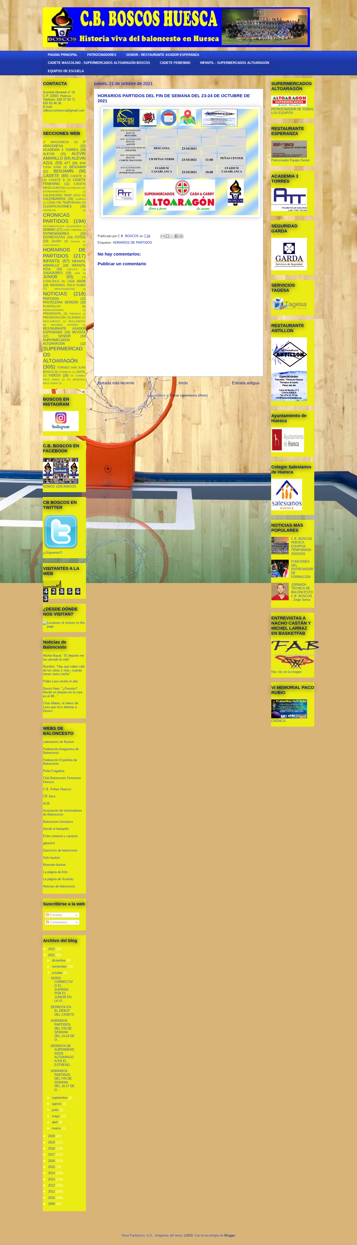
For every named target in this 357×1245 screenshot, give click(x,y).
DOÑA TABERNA (72, 230)
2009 (52, 1204)
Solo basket (51, 857)
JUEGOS (72, 269)
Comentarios (58, 922)
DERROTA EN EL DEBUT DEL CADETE (62, 1010)
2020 (52, 1136)
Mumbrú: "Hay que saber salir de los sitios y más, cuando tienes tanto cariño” (64, 670)
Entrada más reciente (116, 383)
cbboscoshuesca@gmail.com (64, 110)
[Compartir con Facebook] (176, 236)
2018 (52, 1148)
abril (55, 1122)
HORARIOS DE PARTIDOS (132, 242)
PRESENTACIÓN (54, 317)
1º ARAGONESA (56, 142)
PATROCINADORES (101, 55)
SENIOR (64, 336)
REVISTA (79, 332)
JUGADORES (53, 273)
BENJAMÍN (64, 171)
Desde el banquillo (56, 829)
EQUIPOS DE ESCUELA (66, 71)
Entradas (55, 915)
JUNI (77, 273)
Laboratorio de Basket (58, 742)
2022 (52, 949)
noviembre (60, 966)
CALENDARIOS (54, 199)
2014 (52, 1173)
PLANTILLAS (51, 306)
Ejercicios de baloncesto (60, 850)
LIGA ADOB (77, 281)
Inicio (183, 383)
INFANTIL (51, 261)
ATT (67, 163)
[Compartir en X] (172, 236)
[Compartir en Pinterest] (181, 236)
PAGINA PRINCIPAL (62, 55)
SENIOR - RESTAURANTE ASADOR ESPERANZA (162, 55)
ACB (46, 803)
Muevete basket (54, 865)
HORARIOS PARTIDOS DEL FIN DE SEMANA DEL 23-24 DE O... (63, 1030)
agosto (57, 1104)
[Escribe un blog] (167, 236)
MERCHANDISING (64, 289)
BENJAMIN (77, 167)
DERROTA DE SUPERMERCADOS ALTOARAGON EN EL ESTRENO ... (63, 1055)
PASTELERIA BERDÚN (60, 302)
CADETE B (57, 179)
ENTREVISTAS (54, 237)
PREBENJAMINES (53, 310)
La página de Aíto (55, 872)
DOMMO (49, 230)
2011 (52, 1191)
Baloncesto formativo (58, 822)
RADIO (76, 317)
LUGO (188, 1235)
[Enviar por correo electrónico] (162, 236)
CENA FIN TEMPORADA (64, 202)
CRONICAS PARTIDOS (56, 218)
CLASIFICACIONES (57, 206)
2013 (52, 1179)
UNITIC (81, 371)
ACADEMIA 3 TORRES (60, 150)
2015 (52, 1167)
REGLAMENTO (51, 321)
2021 (52, 955)
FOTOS (80, 237)
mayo (56, 1116)
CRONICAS (49, 210)
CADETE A (78, 176)
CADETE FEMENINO (175, 63)
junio (56, 1110)
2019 (52, 1142)
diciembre (59, 960)
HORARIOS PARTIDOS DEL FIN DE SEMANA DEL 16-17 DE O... (63, 1080)
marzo (57, 1128)
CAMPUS (80, 199)
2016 (52, 1161)
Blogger (229, 1235)
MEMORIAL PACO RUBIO (68, 285)
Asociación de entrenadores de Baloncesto (62, 812)
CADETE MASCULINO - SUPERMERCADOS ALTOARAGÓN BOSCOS (99, 63)
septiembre (60, 1097)
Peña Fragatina (53, 771)
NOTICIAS (55, 293)
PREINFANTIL (52, 313)
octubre (57, 973)
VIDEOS (55, 375)
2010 (52, 1198)
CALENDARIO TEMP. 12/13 (62, 195)
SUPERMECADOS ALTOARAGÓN (56, 342)
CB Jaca (49, 796)
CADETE (51, 176)
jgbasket (49, 843)
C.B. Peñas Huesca (57, 789)
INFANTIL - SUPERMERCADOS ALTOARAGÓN (234, 63)
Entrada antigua (245, 383)
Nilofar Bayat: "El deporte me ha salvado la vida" (63, 657)
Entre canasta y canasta (60, 836)
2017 (52, 1154)
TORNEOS (65, 372)
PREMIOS (75, 313)
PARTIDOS (51, 299)
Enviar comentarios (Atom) (189, 395)
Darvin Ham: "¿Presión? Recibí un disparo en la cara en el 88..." (62, 692)
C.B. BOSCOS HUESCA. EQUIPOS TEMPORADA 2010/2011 (301, 546)
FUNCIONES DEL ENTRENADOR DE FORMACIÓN (302, 569)
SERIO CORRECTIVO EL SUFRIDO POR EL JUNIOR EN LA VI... (62, 989)
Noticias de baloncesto (59, 886)
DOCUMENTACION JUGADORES (62, 226)
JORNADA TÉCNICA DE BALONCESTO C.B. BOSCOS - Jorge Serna (302, 592)
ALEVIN (48, 154)
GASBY (56, 241)
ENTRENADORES (56, 233)
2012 (52, 1185)
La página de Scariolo (58, 879)
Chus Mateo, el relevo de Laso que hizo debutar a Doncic (60, 707)
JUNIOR (50, 277)
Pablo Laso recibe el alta (60, 681)
